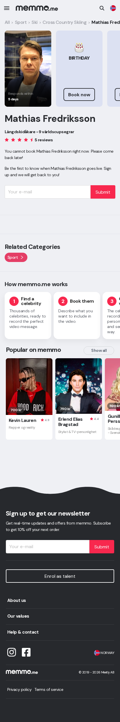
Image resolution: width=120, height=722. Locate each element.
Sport (21, 22)
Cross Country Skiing (65, 22)
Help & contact (22, 632)
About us (16, 600)
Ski (34, 22)
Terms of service (48, 689)
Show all (99, 350)
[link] (113, 8)
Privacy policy (19, 689)
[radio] (7, 139)
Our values (18, 616)
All (7, 22)
